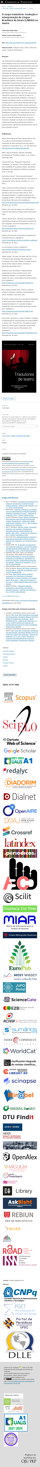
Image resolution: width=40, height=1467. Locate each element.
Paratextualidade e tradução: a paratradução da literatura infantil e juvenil (21, 538)
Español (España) (8, 651)
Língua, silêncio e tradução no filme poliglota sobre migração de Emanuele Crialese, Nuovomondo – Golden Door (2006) (22, 519)
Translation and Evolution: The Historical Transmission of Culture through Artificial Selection (22, 504)
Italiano (5, 666)
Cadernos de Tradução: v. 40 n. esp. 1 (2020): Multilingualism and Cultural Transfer (21, 582)
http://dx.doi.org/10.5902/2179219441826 (15, 148)
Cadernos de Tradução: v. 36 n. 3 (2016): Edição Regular (21, 550)
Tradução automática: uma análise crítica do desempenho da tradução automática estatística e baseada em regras (21, 511)
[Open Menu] (2, 2)
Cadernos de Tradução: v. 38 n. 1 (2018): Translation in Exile (21, 534)
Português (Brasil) (9, 654)
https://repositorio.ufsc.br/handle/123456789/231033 (19, 333)
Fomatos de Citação (9, 426)
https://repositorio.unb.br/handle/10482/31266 (17, 311)
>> (19, 596)
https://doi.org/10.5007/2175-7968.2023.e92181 (20, 43)
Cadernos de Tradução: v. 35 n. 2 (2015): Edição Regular (21, 506)
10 (16, 596)
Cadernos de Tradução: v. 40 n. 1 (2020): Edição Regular (21, 514)
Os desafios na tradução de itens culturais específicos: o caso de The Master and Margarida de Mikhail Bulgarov (21, 547)
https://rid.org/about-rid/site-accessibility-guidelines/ (19, 240)
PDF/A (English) (9, 399)
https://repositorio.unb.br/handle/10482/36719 (17, 283)
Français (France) (8, 663)
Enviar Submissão (9, 675)
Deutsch (5, 660)
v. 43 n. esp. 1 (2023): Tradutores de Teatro (14, 8)
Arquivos (10, 6)
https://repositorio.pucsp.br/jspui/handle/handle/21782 (20, 202)
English (5, 657)
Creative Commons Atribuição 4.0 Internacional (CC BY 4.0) (19, 1382)
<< (2, 596)
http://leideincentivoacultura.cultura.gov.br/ (16, 249)
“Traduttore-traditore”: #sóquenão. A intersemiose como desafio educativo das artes (19, 588)
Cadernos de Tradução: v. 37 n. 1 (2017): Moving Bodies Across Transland (21, 524)
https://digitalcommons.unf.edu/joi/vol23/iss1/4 (17, 228)
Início (3, 6)
